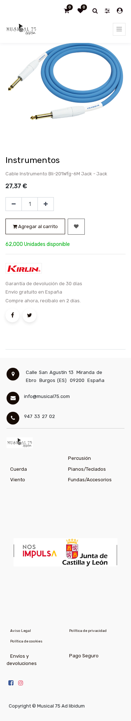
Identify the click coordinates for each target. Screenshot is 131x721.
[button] (76, 227)
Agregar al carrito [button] (37, 226)
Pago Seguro (84, 655)
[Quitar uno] (13, 204)
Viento (17, 479)
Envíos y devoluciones (22, 659)
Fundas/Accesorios (90, 479)
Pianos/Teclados (87, 469)
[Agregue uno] (45, 204)
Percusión (79, 458)
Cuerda (18, 469)
